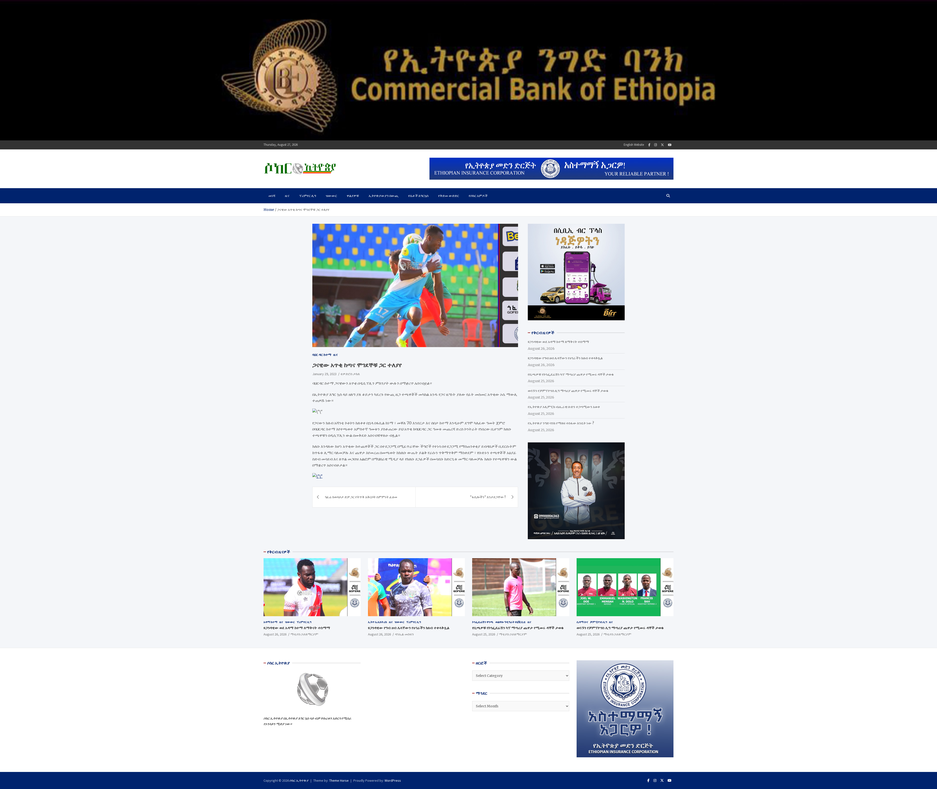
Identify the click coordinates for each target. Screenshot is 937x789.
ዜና (287, 196)
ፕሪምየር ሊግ (307, 196)
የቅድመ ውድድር (448, 196)
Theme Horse (339, 780)
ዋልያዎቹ (353, 196)
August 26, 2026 (275, 634)
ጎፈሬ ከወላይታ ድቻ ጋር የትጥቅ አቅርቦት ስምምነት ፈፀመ (361, 497)
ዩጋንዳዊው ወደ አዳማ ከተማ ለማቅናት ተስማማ (558, 342)
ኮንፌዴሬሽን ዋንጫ (482, 622)
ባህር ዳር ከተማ (321, 354)
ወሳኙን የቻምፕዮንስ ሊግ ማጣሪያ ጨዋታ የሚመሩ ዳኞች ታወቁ (568, 391)
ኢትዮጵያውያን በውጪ (383, 196)
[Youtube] (669, 145)
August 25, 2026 (483, 634)
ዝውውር (331, 196)
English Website (634, 145)
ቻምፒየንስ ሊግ (598, 622)
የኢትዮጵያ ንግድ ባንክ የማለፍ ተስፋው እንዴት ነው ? (561, 423)
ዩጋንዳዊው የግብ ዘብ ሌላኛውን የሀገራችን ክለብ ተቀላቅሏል (565, 358)
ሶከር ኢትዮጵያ (299, 780)
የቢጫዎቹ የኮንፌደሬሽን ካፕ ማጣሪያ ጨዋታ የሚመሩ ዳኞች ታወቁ (571, 374)
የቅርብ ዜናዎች (278, 552)
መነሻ (271, 196)
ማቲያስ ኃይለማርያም (304, 634)
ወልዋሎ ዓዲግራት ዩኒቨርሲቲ (510, 622)
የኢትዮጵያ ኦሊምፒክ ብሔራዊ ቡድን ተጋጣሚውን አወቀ (564, 407)
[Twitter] (662, 145)
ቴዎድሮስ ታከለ (350, 373)
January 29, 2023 (324, 373)
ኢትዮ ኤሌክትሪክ (377, 622)
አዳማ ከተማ (270, 622)
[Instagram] (655, 145)
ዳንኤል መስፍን (404, 634)
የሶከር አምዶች (478, 196)
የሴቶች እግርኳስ (418, 196)
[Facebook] (649, 145)
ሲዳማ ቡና (582, 622)
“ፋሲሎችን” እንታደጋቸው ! (488, 497)
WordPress (393, 780)
